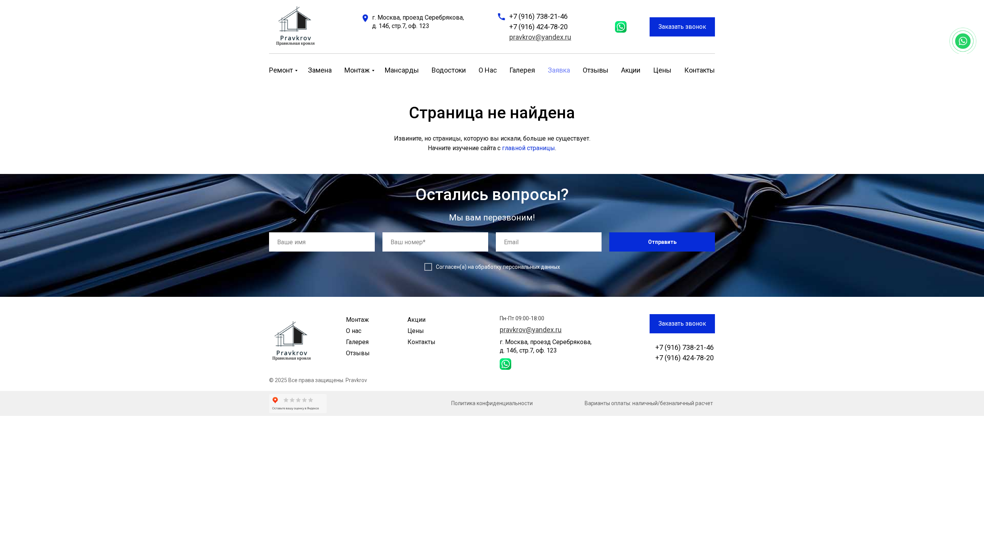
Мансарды (402, 70)
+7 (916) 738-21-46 (538, 16)
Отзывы (595, 70)
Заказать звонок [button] (682, 26)
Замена (320, 70)
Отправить (662, 242)
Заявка (559, 70)
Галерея (522, 70)
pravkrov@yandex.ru (540, 37)
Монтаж (357, 70)
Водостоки (449, 70)
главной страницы (528, 148)
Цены (662, 70)
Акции (630, 70)
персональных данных (531, 267)
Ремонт (281, 70)
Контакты (699, 70)
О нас (488, 70)
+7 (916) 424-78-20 (538, 27)
